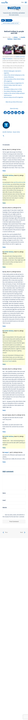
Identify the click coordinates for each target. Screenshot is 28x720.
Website (5, 507)
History (9, 20)
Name (4, 493)
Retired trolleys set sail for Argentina (13, 97)
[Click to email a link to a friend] (22, 112)
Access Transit (8, 361)
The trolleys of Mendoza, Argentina (13, 91)
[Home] (2, 20)
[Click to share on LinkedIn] (12, 112)
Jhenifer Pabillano (9, 175)
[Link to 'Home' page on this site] (4, 2)
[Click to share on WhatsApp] (15, 112)
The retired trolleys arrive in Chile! (13, 89)
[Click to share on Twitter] (8, 112)
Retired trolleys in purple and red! (10, 23)
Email (4, 500)
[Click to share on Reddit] (19, 112)
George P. (6, 452)
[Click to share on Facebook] (5, 112)
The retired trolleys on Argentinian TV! (14, 83)
